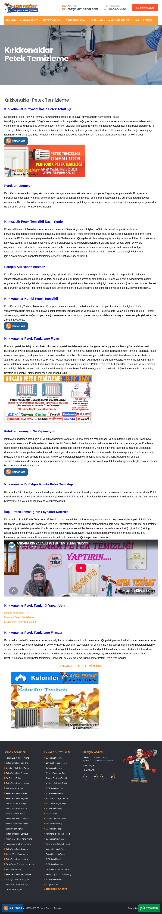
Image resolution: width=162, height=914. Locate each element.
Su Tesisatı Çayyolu (54, 768)
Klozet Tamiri (51, 813)
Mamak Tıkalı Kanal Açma (17, 823)
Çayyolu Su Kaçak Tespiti (56, 778)
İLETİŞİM (147, 20)
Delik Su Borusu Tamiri (15, 813)
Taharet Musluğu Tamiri (55, 854)
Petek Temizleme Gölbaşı (16, 793)
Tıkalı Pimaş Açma (14, 889)
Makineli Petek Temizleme (19, 617)
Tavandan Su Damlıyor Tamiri (58, 869)
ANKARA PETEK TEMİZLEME (81, 666)
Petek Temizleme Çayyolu (17, 849)
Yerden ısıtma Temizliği (16, 803)
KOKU (137, 20)
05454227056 (117, 9)
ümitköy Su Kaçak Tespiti (56, 803)
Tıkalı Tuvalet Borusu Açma (17, 758)
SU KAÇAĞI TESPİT (28, 20)
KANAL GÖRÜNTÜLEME (119, 20)
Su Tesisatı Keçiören (54, 788)
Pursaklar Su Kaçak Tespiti (57, 798)
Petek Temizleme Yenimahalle (18, 874)
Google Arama (52, 884)
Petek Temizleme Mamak (16, 808)
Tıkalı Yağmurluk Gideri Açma (18, 844)
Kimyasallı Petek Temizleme (20, 621)
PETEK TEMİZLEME (51, 20)
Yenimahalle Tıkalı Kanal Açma (19, 839)
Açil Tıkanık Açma (13, 869)
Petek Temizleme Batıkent (17, 763)
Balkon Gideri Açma (14, 788)
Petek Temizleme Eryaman (17, 773)
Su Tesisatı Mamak (53, 859)
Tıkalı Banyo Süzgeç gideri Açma (20, 864)
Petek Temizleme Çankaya (17, 833)
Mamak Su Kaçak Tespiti (56, 849)
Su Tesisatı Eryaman (54, 864)
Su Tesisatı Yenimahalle (55, 839)
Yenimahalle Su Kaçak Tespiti (58, 833)
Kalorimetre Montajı (54, 823)
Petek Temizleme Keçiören (17, 798)
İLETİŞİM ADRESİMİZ (145, 7)
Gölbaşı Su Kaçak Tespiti (56, 818)
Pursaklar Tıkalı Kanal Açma (17, 884)
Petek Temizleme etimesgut (17, 783)
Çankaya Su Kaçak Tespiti (56, 763)
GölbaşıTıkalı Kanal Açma (17, 854)
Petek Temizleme (14, 613)
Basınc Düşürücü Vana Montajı (58, 874)
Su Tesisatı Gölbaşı (54, 828)
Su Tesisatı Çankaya (54, 758)
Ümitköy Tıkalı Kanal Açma (17, 768)
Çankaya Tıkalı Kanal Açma (17, 879)
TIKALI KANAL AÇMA (76, 20)
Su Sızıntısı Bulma (13, 778)
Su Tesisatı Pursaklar (54, 793)
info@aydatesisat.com (82, 9)
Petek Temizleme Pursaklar (17, 818)
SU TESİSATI (97, 20)
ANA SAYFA (11, 20)
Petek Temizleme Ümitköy (17, 859)
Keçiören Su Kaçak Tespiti (56, 783)
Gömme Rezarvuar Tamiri (56, 773)
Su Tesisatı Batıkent (54, 879)
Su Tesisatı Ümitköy (54, 808)
